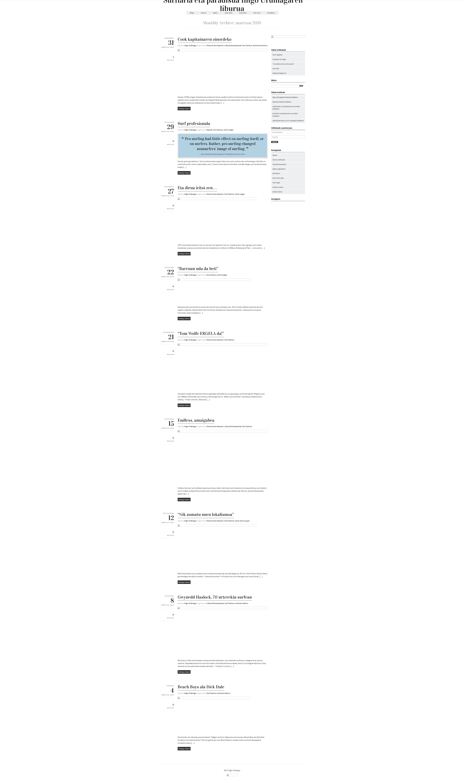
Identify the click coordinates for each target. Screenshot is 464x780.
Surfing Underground (279, 73)
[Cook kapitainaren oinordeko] (223, 51)
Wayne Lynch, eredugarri (288, 121)
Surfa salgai (228, 130)
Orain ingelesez (277, 55)
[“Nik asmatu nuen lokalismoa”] (217, 526)
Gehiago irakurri (184, 108)
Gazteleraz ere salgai (279, 59)
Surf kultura (247, 45)
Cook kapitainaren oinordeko (204, 39)
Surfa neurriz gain (242, 521)
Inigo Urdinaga (190, 45)
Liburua (203, 13)
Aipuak (209, 130)
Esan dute (242, 13)
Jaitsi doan (228, 13)
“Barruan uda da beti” (198, 268)
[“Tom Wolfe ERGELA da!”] (223, 345)
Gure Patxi (275, 69)
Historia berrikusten (215, 45)
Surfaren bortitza (260, 45)
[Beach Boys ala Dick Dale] (214, 698)
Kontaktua (271, 13)
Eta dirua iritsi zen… (197, 187)
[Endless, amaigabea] (223, 432)
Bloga (192, 13)
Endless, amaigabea (196, 420)
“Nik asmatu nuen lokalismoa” (206, 514)
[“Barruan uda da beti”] (214, 280)
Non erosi (257, 13)
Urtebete (287, 97)
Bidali (301, 86)
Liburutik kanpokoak (232, 45)
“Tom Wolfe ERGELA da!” (201, 333)
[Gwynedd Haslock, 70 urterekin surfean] (223, 608)
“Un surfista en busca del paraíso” (283, 64)
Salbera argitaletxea (278, 169)
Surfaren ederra (241, 603)
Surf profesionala (194, 123)
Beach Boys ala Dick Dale (201, 687)
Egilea (215, 13)
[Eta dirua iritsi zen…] (217, 199)
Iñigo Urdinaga (277, 97)
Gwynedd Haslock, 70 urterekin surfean (215, 597)
